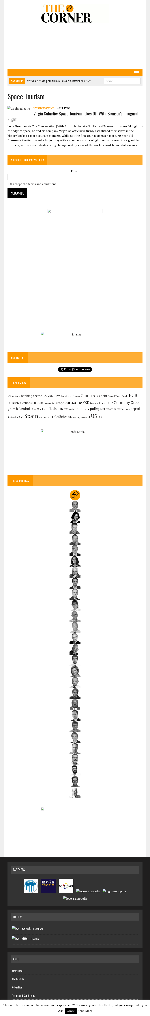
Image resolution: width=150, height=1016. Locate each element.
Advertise (17, 987)
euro (40, 402)
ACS (10, 396)
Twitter (35, 939)
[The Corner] (75, 13)
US (94, 416)
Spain (31, 415)
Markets (70, 409)
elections (26, 403)
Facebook (38, 929)
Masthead (17, 971)
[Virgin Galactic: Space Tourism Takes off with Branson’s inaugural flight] (19, 108)
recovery (126, 409)
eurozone (73, 402)
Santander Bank (16, 417)
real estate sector (110, 409)
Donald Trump (114, 396)
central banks (74, 396)
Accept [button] (70, 1011)
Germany (122, 402)
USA (100, 417)
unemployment (81, 417)
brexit (64, 396)
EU (34, 403)
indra (42, 409)
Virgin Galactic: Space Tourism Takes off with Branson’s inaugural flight (73, 116)
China (86, 395)
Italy (63, 409)
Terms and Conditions (23, 995)
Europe (59, 403)
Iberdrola (24, 409)
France (103, 403)
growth (13, 409)
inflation (52, 408)
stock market (45, 417)
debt (104, 396)
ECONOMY (13, 403)
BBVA (57, 396)
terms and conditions (42, 184)
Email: (75, 171)
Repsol (135, 409)
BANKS (48, 396)
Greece (136, 402)
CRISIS (96, 396)
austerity (16, 396)
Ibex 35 (35, 409)
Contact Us (18, 979)
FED (86, 402)
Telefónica (59, 417)
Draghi (125, 396)
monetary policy (87, 408)
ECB (133, 395)
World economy (43, 108)
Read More (84, 1011)
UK (70, 417)
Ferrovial (94, 403)
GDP (110, 403)
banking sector (31, 396)
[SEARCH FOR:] (122, 81)
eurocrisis (49, 403)
